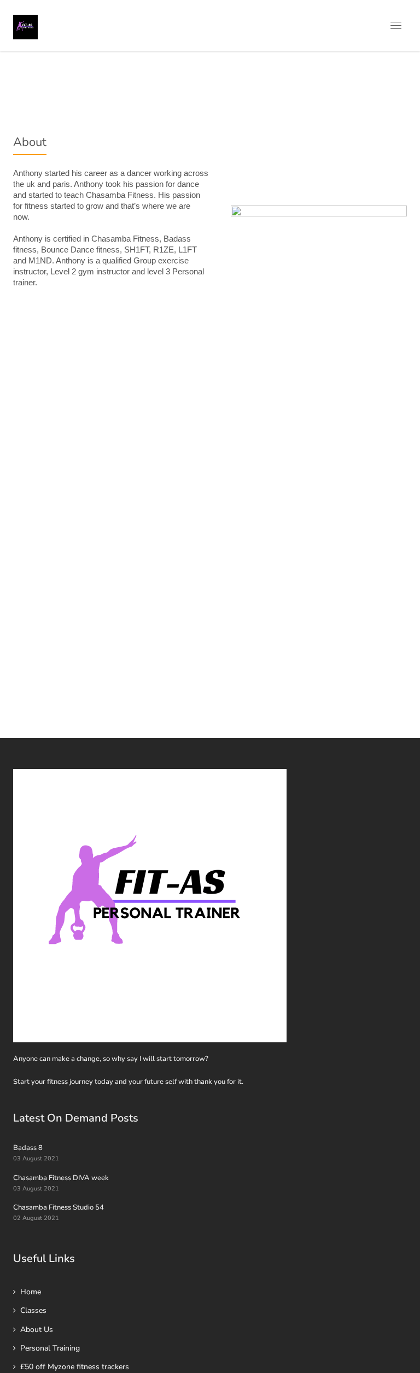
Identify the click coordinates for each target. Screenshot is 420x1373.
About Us (36, 1329)
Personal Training (50, 1348)
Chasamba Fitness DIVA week (61, 1178)
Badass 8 (28, 1148)
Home (30, 1292)
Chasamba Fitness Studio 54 (58, 1207)
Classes (33, 1310)
